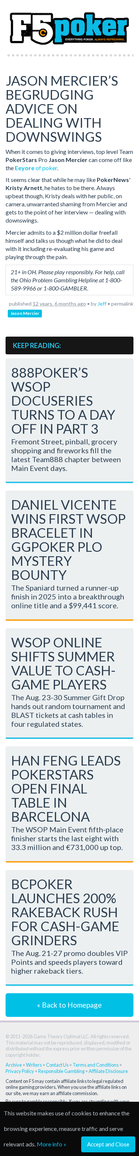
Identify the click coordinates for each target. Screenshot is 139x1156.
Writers (34, 1065)
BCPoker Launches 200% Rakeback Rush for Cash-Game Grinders (65, 912)
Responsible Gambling (61, 1071)
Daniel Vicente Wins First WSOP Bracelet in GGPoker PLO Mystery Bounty (68, 539)
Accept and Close (108, 1144)
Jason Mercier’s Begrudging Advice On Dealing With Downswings (62, 108)
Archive (14, 1065)
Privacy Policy (20, 1071)
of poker (36, 167)
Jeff (101, 303)
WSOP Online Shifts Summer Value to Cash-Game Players (63, 663)
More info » (51, 1144)
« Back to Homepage (69, 1005)
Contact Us (57, 1065)
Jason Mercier (24, 313)
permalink (122, 303)
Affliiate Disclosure (108, 1071)
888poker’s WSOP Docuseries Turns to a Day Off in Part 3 (63, 400)
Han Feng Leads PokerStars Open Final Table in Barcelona (66, 788)
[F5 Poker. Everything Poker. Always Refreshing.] (69, 25)
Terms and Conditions (96, 1065)
